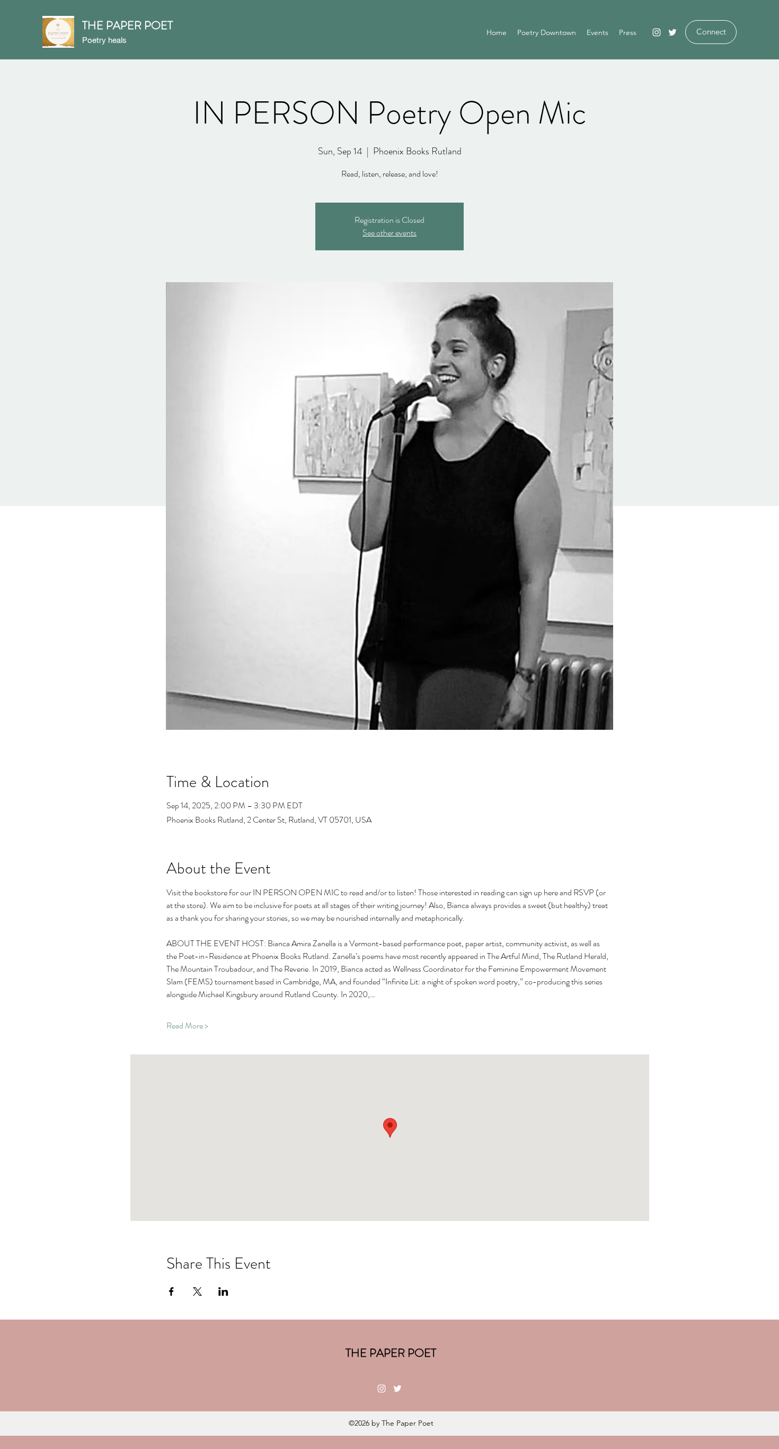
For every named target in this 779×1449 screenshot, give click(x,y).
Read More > (187, 1026)
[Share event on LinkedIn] (223, 1291)
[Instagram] (656, 32)
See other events (389, 232)
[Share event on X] (197, 1291)
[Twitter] (672, 32)
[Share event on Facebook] (171, 1291)
